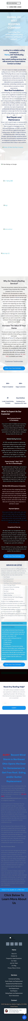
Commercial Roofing (14, 979)
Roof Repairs (14, 991)
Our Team (14, 961)
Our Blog (14, 965)
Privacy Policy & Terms (14, 968)
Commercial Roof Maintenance (14, 986)
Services (14, 975)
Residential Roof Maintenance (14, 983)
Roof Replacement (14, 988)
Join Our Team (14, 963)
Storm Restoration (14, 995)
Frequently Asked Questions (14, 958)
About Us (14, 953)
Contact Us (14, 956)
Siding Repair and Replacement (14, 993)
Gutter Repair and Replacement (14, 981)
